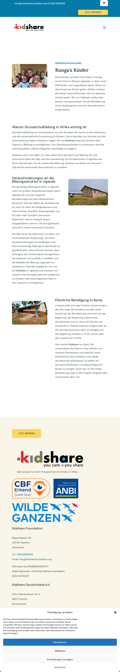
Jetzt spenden (93, 12)
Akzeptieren (60, 642)
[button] (115, 612)
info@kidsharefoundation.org (30, 3)
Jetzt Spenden (26, 433)
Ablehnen (60, 650)
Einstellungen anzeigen (60, 659)
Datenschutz (60, 667)
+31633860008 (24, 554)
